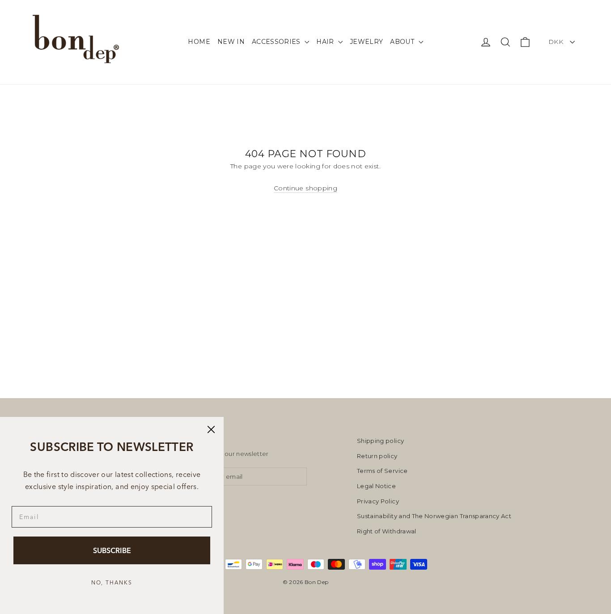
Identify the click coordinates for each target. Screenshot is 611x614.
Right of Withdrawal (386, 531)
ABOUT (403, 42)
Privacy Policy (378, 501)
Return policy (377, 455)
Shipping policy (380, 440)
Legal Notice (376, 485)
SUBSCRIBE (112, 550)
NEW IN (231, 42)
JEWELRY (366, 42)
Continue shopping (305, 188)
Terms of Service (382, 470)
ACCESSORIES (277, 42)
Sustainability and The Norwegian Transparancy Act (434, 516)
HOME (199, 42)
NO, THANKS (111, 582)
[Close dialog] (211, 429)
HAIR (326, 42)
